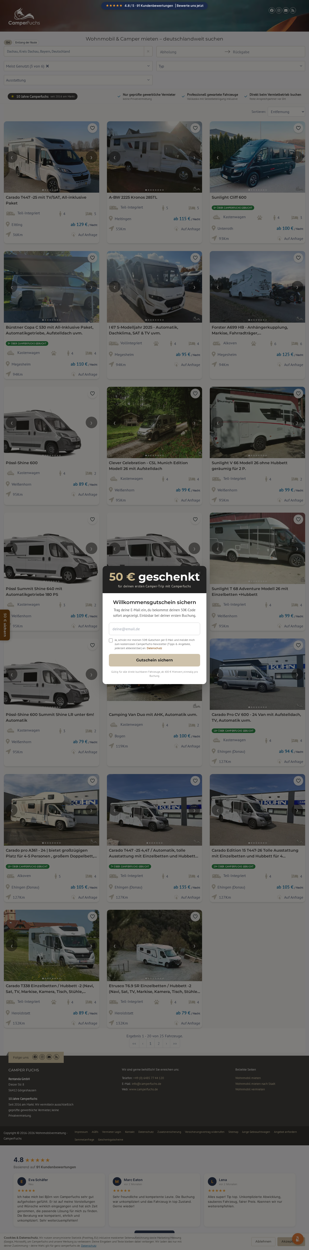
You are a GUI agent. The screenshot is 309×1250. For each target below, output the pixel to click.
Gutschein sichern (154, 660)
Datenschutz (154, 648)
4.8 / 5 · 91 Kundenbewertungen (155, 5)
